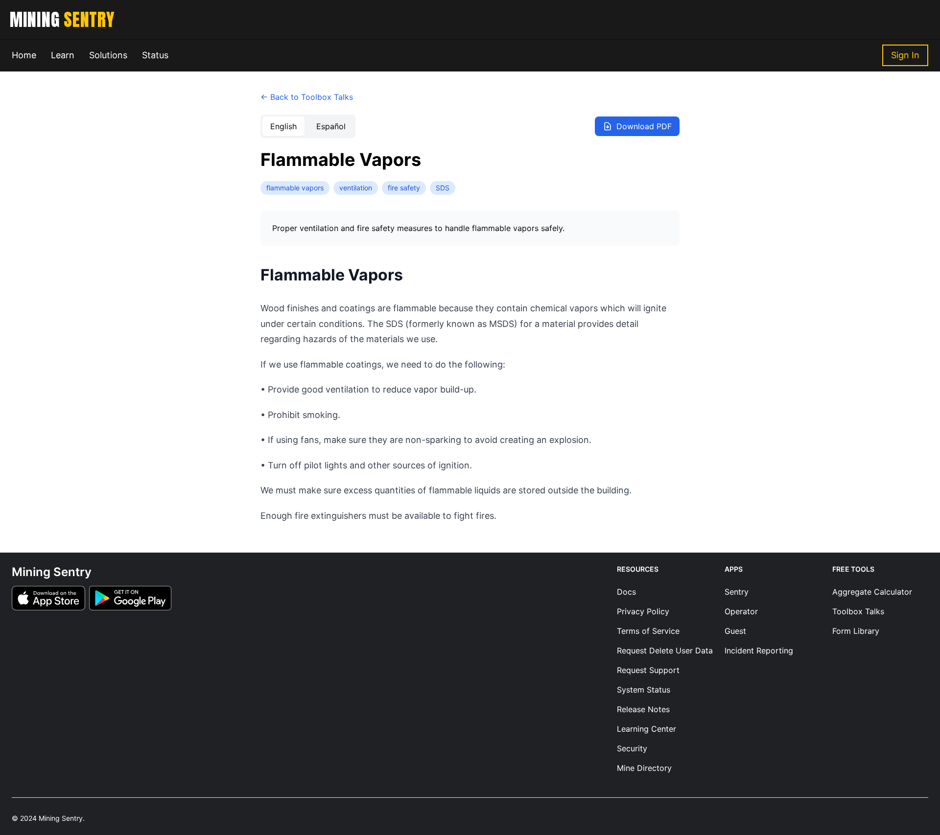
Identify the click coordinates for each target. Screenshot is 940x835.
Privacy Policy (643, 611)
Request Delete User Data (665, 650)
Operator (741, 611)
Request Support (648, 670)
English (283, 126)
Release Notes (643, 709)
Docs (626, 592)
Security (632, 748)
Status (155, 55)
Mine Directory (644, 768)
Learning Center (646, 729)
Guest (735, 631)
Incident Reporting (759, 650)
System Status (643, 690)
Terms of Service (648, 631)
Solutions (108, 55)
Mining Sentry (61, 818)
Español (331, 126)
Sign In (905, 55)
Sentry (737, 592)
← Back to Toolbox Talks (306, 97)
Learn (62, 55)
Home (24, 55)
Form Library (855, 631)
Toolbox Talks (858, 611)
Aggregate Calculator (872, 592)
